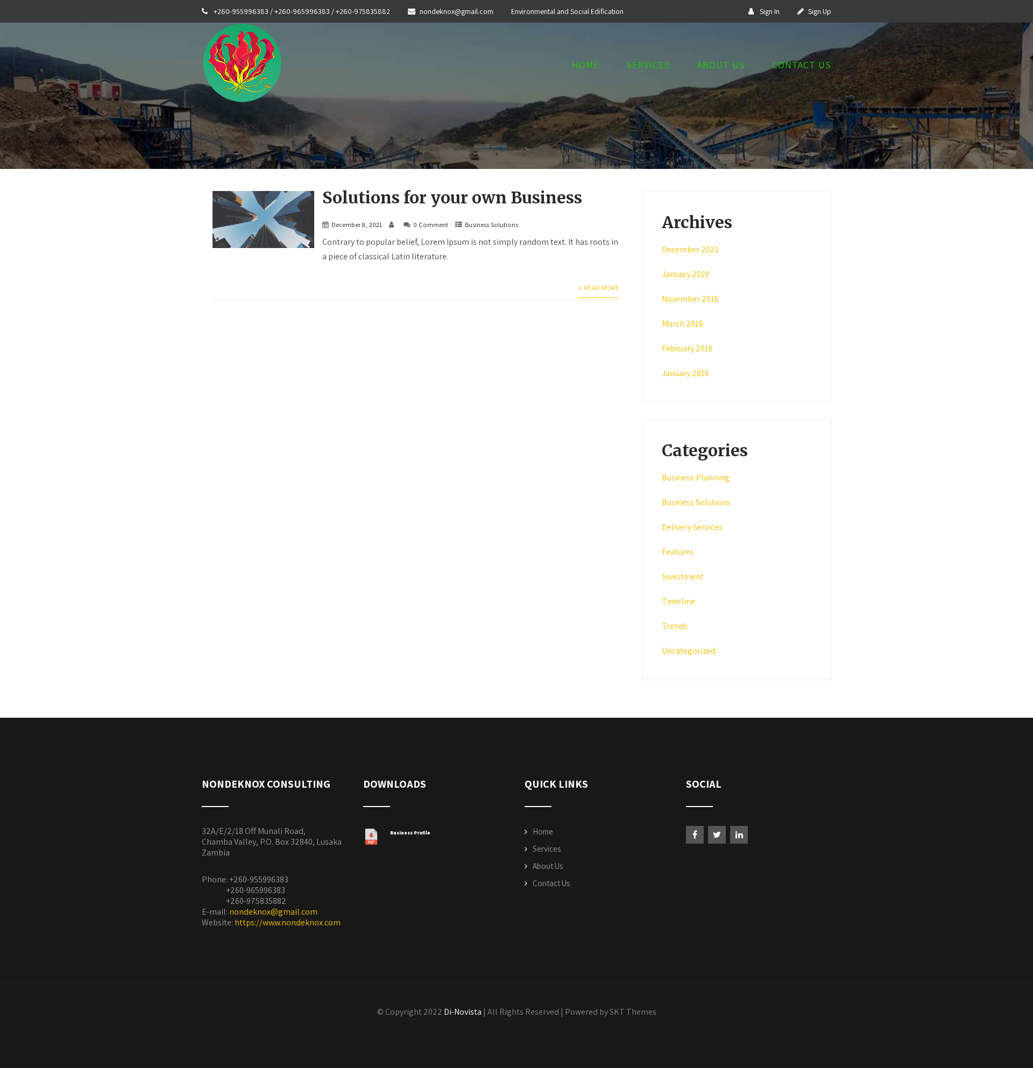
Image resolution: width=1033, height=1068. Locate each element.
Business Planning (696, 477)
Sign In (769, 11)
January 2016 (685, 373)
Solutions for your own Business (452, 197)
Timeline (678, 601)
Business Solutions (491, 224)
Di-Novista (463, 1011)
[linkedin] (739, 835)
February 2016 (687, 348)
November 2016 (690, 299)
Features (678, 551)
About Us (721, 65)
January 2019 (685, 274)
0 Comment (430, 224)
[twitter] (717, 835)
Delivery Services (692, 527)
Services (648, 65)
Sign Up (819, 11)
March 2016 (682, 323)
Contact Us (801, 65)
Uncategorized (689, 650)
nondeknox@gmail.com (457, 11)
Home (585, 65)
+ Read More (598, 287)
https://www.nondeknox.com (288, 922)
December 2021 (690, 249)
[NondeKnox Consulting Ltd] (242, 105)
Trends (675, 626)
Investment (683, 576)
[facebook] (695, 835)
